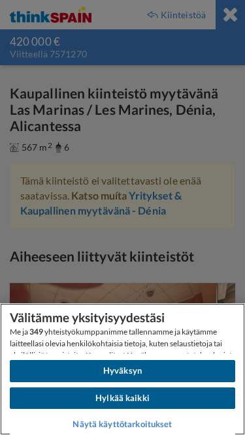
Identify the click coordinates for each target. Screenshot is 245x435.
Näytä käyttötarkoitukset (122, 424)
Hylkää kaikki (122, 398)
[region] (122, 369)
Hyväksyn (122, 370)
